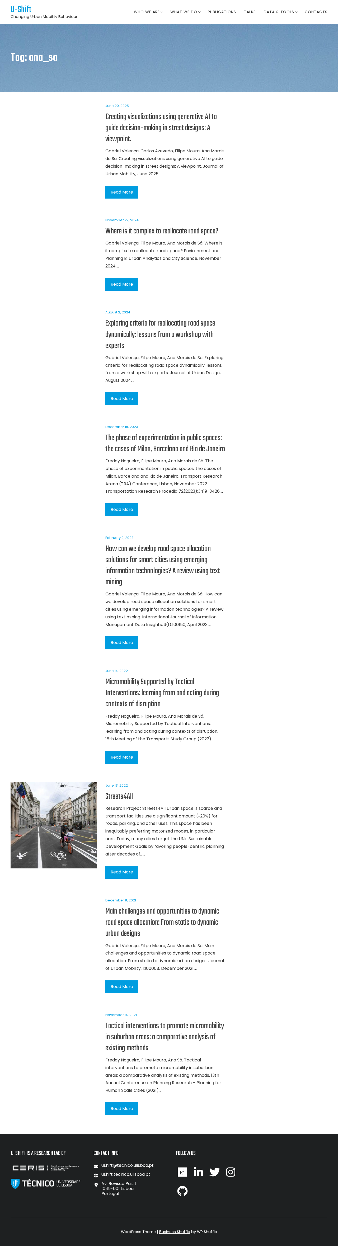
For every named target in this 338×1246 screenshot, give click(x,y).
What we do (183, 12)
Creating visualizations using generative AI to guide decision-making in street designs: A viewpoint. (161, 128)
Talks (250, 12)
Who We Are (147, 12)
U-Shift (21, 10)
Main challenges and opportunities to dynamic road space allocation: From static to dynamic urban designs (162, 922)
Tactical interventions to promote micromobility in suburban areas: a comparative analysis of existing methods (164, 1037)
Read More (122, 192)
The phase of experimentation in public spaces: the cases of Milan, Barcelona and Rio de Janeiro (165, 443)
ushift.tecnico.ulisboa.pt (125, 1174)
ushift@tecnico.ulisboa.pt (127, 1165)
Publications (222, 12)
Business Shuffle (174, 1231)
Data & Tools (279, 12)
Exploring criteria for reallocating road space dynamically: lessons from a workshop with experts (160, 334)
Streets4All (119, 797)
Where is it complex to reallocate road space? (161, 231)
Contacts (316, 12)
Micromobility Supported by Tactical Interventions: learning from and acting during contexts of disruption (162, 693)
